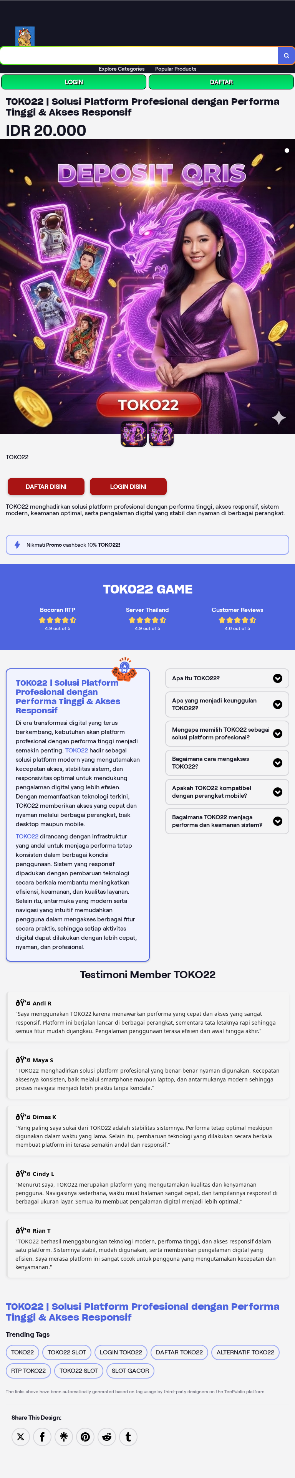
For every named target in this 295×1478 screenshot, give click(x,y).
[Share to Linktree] (64, 1436)
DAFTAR (221, 82)
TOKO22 (76, 750)
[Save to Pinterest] (85, 1436)
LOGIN (74, 82)
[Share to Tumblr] (128, 1436)
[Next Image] (289, 287)
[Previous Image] (6, 287)
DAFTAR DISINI (46, 486)
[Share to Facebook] (42, 1436)
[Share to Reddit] (107, 1436)
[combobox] (139, 55)
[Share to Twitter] (21, 1436)
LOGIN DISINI (128, 486)
